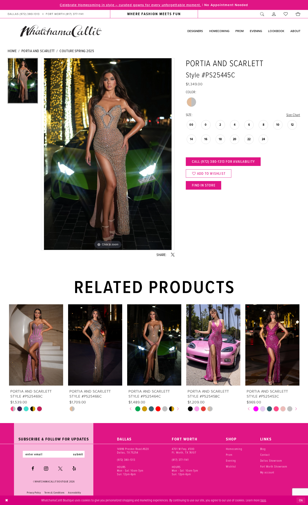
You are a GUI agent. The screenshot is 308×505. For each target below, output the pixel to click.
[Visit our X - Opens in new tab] (60, 468)
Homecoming (234, 449)
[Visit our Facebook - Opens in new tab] (33, 468)
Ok (301, 500)
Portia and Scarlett (38, 50)
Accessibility (74, 492)
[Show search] (262, 14)
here (263, 500)
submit (78, 454)
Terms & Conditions (54, 492)
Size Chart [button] (293, 114)
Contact (265, 455)
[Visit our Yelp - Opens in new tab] (74, 468)
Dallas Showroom (271, 460)
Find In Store (203, 185)
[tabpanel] (23, 82)
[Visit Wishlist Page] (286, 14)
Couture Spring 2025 (77, 50)
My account (267, 472)
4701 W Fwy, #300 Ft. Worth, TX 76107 (184, 450)
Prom (229, 455)
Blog (263, 449)
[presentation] (36, 345)
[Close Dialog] (7, 500)
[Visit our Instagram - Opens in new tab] (46, 468)
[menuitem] (46, 14)
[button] (274, 14)
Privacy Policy (34, 492)
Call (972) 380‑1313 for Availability (223, 161)
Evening (231, 460)
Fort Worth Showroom (273, 466)
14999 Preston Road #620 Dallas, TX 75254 (133, 450)
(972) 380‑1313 (126, 460)
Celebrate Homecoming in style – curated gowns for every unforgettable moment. (130, 4)
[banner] (61, 31)
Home (12, 50)
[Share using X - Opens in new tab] (173, 254)
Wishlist (231, 466)
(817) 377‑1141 (180, 460)
